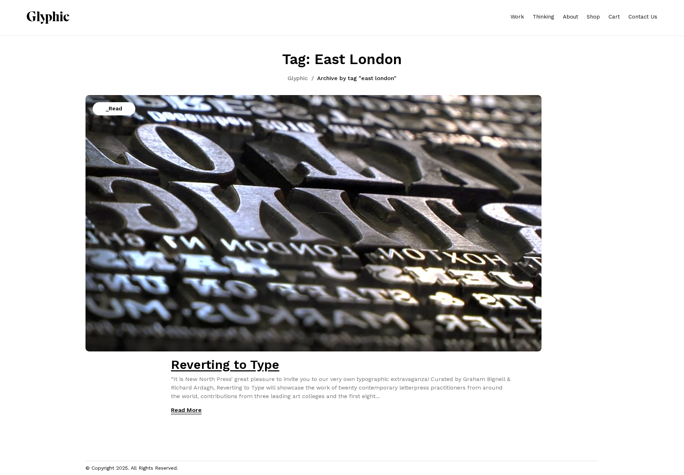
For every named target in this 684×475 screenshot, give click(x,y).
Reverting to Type (225, 364)
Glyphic (297, 78)
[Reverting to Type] (314, 99)
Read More (186, 410)
